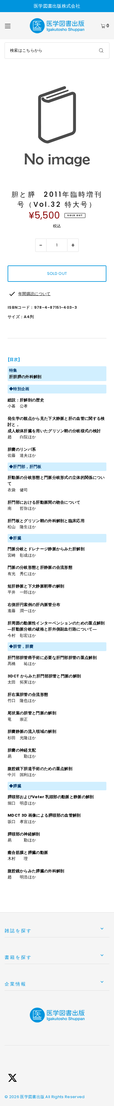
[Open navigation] (14, 26)
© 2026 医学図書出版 (24, 1096)
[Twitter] (12, 1079)
